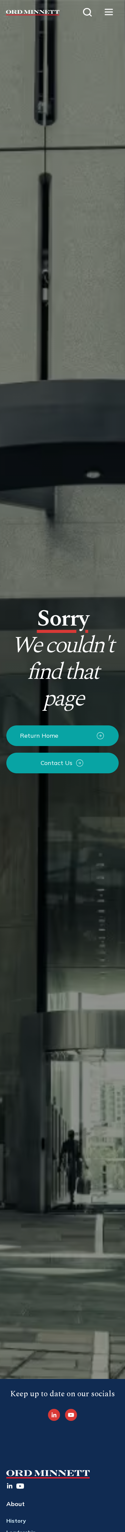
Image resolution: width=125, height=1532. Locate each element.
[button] (109, 12)
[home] (29, 12)
